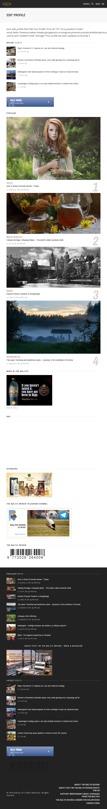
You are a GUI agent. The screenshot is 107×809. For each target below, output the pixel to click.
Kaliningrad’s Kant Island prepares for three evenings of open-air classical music (48, 71)
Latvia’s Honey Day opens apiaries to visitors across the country (42, 733)
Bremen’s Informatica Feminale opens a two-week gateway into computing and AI (48, 60)
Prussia (10, 291)
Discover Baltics (13, 357)
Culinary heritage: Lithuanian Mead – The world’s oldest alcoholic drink (35, 240)
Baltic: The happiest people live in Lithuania (34, 635)
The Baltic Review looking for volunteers (78, 800)
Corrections (93, 803)
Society (10, 183)
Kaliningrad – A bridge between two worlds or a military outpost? (42, 625)
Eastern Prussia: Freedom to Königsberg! (23, 293)
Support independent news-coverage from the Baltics (80, 795)
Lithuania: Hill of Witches (27, 616)
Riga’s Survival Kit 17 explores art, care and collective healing (41, 48)
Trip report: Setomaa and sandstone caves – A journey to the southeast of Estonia (40, 360)
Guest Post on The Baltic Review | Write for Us (79, 789)
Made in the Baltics (14, 237)
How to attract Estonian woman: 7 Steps (23, 186)
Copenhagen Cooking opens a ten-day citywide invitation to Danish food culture (48, 83)
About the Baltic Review (87, 785)
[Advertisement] (53, 441)
